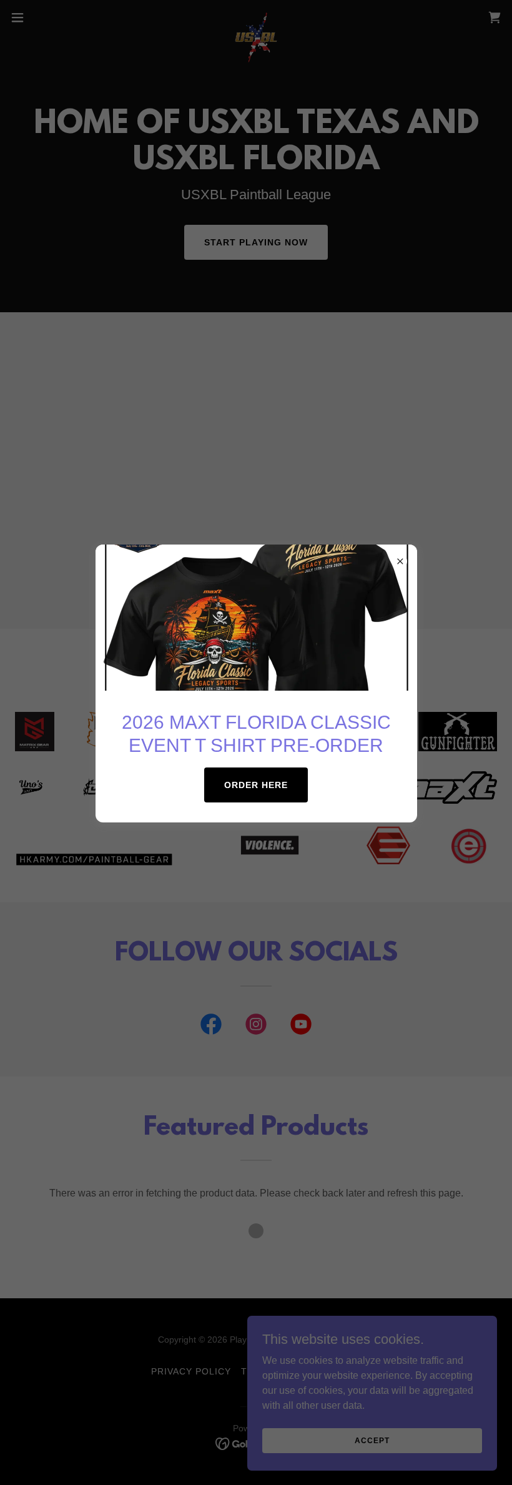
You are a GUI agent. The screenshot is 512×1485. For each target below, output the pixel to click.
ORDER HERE (256, 785)
